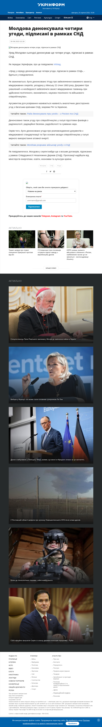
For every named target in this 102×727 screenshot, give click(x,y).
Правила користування (61, 671)
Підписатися (34, 207)
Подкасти (13, 656)
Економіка (20, 17)
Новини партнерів (16, 681)
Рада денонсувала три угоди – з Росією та (52, 113)
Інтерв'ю (12, 662)
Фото (11, 665)
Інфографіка (14, 675)
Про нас (56, 659)
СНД (51, 166)
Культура (48, 17)
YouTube (68, 216)
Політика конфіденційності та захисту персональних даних (61, 684)
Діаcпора (35, 686)
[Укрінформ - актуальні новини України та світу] (51, 4)
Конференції (14, 684)
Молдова (43, 166)
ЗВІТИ (55, 690)
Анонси (39, 13)
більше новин (51, 268)
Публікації (13, 659)
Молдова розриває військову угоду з (48, 145)
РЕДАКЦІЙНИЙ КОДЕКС (62, 693)
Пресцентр (30, 13)
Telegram (45, 216)
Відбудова (35, 662)
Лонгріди (12, 678)
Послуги (11, 13)
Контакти (56, 662)
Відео (11, 668)
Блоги (11, 671)
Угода (59, 166)
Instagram (56, 216)
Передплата (57, 665)
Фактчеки (35, 671)
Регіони (37, 17)
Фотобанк (20, 13)
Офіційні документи (17, 687)
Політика (35, 665)
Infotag (57, 64)
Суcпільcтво (36, 680)
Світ (29, 17)
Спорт (57, 17)
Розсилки (56, 696)
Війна (10, 17)
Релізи (11, 690)
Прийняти (72, 723)
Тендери (56, 674)
